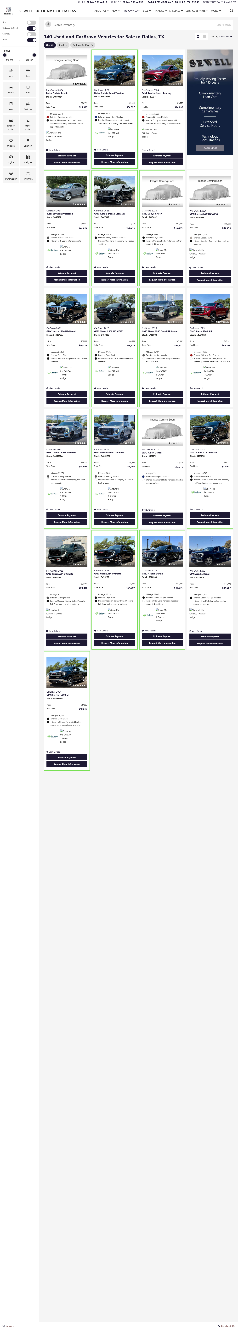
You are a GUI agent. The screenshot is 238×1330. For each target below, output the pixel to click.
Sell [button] (146, 11)
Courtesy (6, 34)
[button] (231, 10)
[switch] (19, 23)
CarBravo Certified (10, 28)
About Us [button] (100, 11)
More (214, 11)
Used (4, 39)
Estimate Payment (67, 155)
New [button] (115, 11)
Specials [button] (174, 11)
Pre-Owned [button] (130, 11)
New (4, 22)
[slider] (4, 55)
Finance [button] (158, 11)
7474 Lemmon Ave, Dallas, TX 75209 (174, 2)
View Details (54, 150)
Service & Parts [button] (195, 11)
